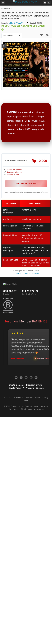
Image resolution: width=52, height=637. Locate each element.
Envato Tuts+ (14, 388)
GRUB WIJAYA (15, 22)
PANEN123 (5, 8)
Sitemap (40, 388)
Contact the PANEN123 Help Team (26, 273)
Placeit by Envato (34, 385)
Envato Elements (17, 385)
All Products (28, 388)
